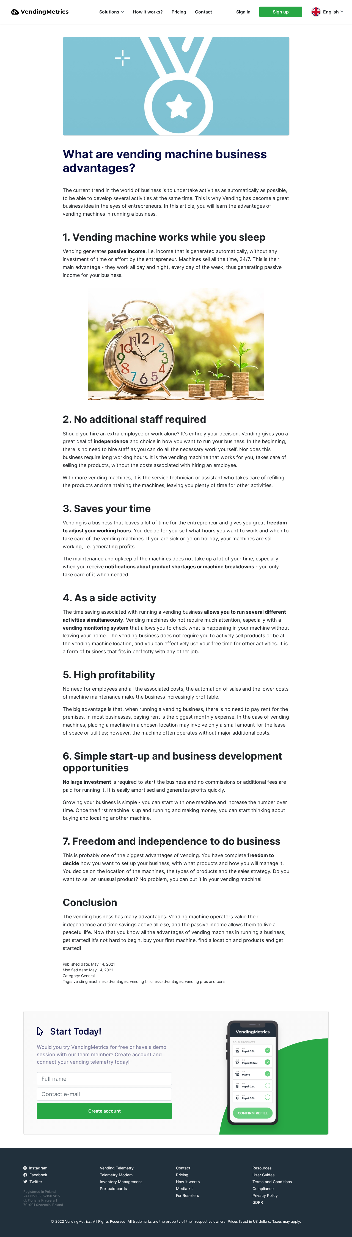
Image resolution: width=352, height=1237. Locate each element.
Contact (203, 12)
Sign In (243, 12)
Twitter (35, 1181)
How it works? (148, 12)
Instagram (38, 1168)
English (331, 12)
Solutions (109, 12)
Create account (104, 1111)
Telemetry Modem (116, 1174)
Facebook (38, 1174)
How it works (188, 1181)
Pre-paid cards (113, 1188)
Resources (262, 1168)
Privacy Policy (265, 1195)
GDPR (257, 1202)
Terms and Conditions (272, 1181)
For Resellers (187, 1195)
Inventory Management (121, 1181)
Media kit (184, 1188)
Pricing (179, 12)
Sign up (281, 12)
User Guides (263, 1174)
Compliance (263, 1188)
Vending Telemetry (117, 1168)
